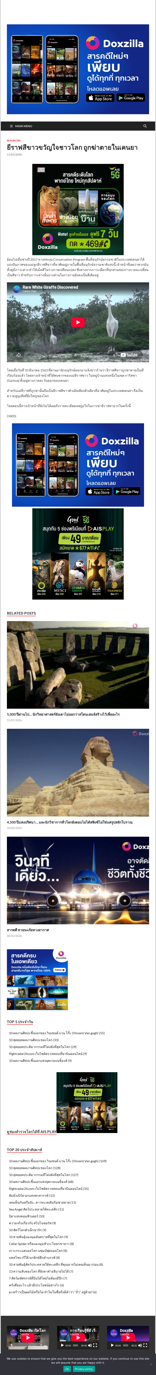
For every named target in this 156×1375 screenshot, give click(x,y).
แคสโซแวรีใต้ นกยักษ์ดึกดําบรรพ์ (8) (34, 1257)
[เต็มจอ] (95, 1345)
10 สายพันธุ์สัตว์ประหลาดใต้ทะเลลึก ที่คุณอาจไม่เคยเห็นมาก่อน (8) (56, 1264)
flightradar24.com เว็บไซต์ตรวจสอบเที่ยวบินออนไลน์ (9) (48, 1054)
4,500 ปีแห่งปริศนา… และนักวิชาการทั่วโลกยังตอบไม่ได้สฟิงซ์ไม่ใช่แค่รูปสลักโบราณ (70, 822)
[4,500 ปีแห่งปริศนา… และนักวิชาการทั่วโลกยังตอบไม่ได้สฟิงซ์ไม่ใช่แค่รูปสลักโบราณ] (78, 774)
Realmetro (14, 140)
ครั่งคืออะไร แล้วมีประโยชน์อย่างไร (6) (36, 1285)
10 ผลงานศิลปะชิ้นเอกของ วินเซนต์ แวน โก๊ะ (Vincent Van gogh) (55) (57, 1033)
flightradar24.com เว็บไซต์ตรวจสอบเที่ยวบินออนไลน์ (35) (49, 1188)
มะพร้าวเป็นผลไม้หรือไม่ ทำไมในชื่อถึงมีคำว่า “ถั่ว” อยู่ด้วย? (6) (53, 1292)
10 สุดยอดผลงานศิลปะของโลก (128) (35, 1168)
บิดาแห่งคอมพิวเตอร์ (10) (26, 1216)
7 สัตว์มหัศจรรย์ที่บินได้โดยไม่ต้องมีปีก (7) (38, 1278)
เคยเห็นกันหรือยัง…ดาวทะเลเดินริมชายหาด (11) (42, 1202)
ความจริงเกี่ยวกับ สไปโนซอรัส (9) (32, 1223)
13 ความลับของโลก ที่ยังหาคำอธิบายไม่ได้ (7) (41, 1271)
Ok (67, 1369)
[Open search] (145, 126)
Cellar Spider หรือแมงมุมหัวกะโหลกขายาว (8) (41, 1244)
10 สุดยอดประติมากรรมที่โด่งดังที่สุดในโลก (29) (43, 1047)
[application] (78, 1337)
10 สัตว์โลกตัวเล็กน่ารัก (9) (27, 1230)
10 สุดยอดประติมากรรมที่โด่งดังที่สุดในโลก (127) (43, 1175)
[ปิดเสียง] (90, 1345)
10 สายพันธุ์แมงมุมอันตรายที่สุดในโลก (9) (38, 1237)
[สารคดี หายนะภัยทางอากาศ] (78, 882)
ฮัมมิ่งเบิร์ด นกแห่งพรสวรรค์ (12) (32, 1195)
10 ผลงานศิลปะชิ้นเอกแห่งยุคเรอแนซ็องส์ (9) (40, 1060)
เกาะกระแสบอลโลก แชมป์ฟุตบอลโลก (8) (38, 1250)
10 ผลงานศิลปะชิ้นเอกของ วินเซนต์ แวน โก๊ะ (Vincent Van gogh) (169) (58, 1161)
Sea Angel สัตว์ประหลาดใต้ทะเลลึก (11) (36, 1209)
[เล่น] (62, 1345)
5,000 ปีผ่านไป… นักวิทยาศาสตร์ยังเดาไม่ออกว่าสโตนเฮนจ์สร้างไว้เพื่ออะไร (63, 714)
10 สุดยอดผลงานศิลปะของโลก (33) (34, 1040)
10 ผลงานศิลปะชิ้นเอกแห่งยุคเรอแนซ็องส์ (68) (41, 1182)
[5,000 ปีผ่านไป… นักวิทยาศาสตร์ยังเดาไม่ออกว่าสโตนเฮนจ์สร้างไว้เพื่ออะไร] (78, 666)
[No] (151, 1364)
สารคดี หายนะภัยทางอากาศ (28, 930)
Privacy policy (84, 1369)
